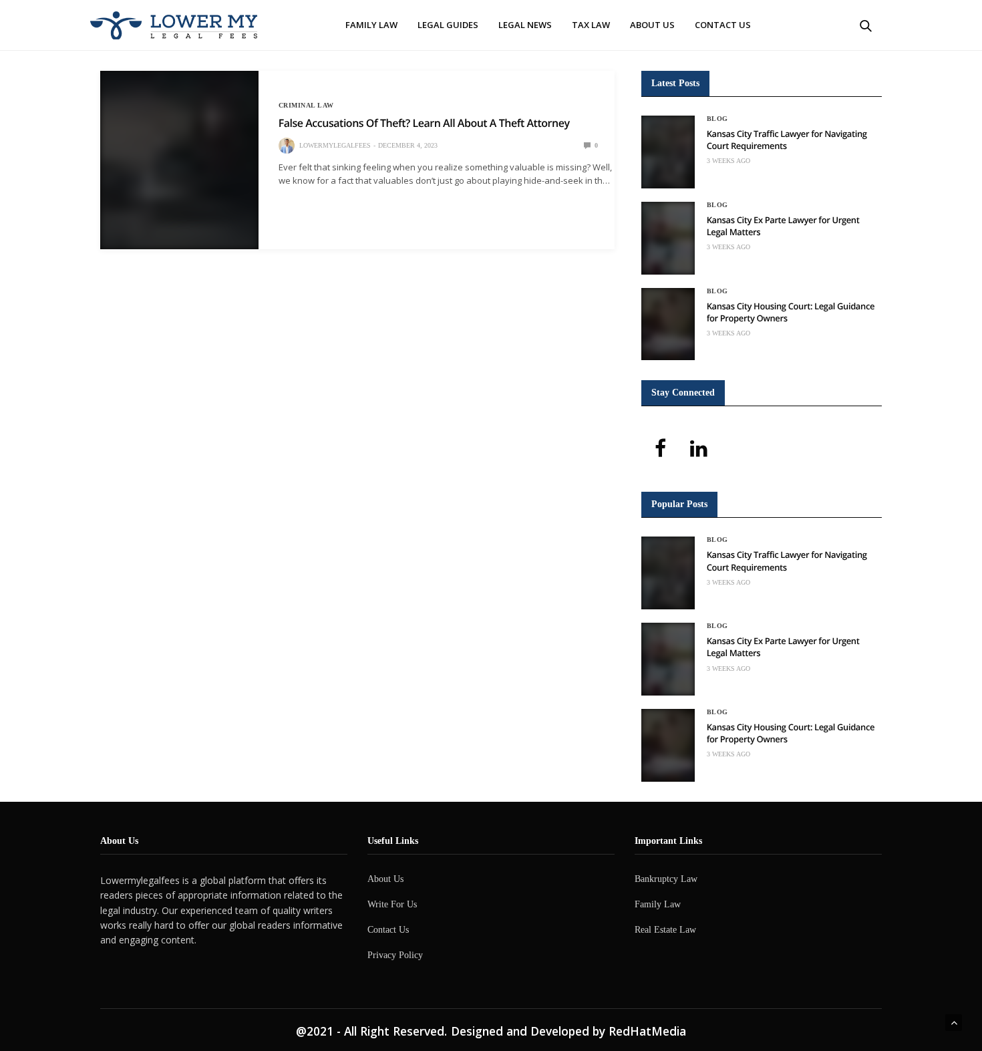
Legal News (525, 25)
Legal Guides (448, 25)
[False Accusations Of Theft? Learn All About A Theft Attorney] (179, 160)
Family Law (371, 25)
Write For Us (392, 904)
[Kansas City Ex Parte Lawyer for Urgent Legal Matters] (668, 238)
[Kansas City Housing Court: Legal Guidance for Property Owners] (668, 324)
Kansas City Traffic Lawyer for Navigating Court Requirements (787, 140)
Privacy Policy (395, 955)
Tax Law (591, 25)
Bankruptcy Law (666, 879)
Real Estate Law (665, 930)
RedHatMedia (647, 1031)
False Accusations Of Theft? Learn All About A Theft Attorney (424, 123)
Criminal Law (306, 105)
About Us (652, 25)
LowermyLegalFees (335, 145)
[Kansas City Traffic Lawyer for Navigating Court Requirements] (668, 152)
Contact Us (723, 25)
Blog (717, 119)
